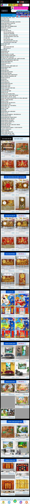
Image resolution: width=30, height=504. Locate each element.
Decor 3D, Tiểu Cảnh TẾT (7, 57)
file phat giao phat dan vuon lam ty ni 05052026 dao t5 (22, 405)
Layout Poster (5, 130)
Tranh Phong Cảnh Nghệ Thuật (9, 95)
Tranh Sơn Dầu (5, 70)
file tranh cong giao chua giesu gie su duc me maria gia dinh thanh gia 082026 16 (7, 154)
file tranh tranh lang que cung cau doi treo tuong (7, 455)
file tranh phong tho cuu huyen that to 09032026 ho (7, 493)
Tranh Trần (4, 68)
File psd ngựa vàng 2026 (10, 42)
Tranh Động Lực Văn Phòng (8, 105)
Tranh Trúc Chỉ (5, 107)
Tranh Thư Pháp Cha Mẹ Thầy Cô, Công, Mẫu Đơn (14, 98)
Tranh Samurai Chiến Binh (8, 55)
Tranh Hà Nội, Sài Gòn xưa (8, 102)
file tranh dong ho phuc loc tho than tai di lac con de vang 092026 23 (7, 286)
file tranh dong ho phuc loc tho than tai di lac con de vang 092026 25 (7, 269)
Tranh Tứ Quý (4, 101)
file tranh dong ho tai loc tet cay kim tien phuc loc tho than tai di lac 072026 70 (22, 231)
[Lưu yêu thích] (13, 141)
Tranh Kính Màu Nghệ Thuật (9, 117)
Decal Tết (3, 45)
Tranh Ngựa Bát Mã (6, 73)
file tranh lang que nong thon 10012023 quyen (22, 438)
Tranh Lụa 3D (4, 92)
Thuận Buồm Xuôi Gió (6, 83)
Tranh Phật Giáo (5, 86)
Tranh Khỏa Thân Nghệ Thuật (9, 74)
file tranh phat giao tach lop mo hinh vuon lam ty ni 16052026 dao (7, 393)
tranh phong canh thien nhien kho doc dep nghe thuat (22, 359)
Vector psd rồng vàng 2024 (11, 36)
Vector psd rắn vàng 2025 (11, 41)
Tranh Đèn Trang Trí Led (8, 118)
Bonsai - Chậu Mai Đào (7, 99)
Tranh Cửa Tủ (4, 112)
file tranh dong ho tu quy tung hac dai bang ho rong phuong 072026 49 (7, 210)
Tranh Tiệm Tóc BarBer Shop (9, 26)
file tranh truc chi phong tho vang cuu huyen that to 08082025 (22, 491)
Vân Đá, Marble (5, 89)
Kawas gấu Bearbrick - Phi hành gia (11, 114)
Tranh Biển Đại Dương (7, 71)
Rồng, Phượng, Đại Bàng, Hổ (8, 76)
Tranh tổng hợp (5, 44)
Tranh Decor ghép (6, 90)
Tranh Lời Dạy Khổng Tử (7, 121)
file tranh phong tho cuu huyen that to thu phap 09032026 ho (7, 472)
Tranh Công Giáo (5, 85)
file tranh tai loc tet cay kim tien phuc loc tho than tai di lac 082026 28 (7, 248)
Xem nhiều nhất (18, 138)
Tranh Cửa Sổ (4, 80)
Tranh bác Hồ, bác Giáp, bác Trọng (10, 124)
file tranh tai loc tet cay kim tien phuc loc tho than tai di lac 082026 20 (22, 171)
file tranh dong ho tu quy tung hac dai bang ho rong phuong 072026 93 (7, 193)
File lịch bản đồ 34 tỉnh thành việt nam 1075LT (22, 338)
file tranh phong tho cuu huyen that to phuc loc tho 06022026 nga (22, 476)
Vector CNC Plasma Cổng (8, 93)
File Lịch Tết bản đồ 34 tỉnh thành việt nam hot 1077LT (7, 338)
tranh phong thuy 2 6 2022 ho (22, 376)
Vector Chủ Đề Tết (6, 30)
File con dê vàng (8, 39)
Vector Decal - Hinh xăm (8, 134)
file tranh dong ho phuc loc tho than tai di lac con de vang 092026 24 (22, 269)
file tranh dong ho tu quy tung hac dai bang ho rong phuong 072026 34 (22, 210)
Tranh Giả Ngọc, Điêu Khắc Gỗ (9, 66)
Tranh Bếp (3, 110)
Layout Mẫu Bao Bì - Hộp (7, 133)
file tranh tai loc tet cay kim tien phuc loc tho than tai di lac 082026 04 (7, 171)
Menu (5, 10)
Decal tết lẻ (7, 48)
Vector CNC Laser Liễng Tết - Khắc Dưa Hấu (13, 58)
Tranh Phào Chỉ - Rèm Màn (8, 111)
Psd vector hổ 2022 (9, 32)
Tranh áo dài (4, 52)
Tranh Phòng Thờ (6, 104)
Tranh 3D (3, 64)
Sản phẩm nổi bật (7, 138)
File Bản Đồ (4, 49)
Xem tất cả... (21, 215)
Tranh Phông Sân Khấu (7, 120)
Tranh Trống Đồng (6, 123)
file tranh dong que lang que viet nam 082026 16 (22, 154)
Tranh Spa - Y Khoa (6, 27)
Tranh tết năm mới (9, 33)
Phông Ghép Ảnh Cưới (7, 132)
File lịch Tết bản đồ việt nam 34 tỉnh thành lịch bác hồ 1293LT (7, 314)
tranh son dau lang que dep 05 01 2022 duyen (22, 455)
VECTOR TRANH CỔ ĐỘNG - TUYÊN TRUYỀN (11, 127)
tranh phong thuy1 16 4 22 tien (7, 376)
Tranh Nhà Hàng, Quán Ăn (8, 23)
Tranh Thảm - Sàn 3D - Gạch (8, 96)
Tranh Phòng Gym (6, 115)
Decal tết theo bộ (9, 46)
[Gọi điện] (15, 501)
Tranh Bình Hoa (5, 82)
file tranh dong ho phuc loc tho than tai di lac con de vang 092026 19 (22, 286)
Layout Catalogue (6, 129)
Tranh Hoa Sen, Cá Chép (7, 54)
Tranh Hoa (4, 79)
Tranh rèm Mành (5, 126)
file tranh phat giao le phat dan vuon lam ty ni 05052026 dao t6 (22, 393)
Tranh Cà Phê (4, 108)
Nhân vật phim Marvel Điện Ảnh (9, 60)
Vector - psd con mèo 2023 (11, 35)
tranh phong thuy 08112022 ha (7, 359)
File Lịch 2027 (4, 29)
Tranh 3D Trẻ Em (5, 77)
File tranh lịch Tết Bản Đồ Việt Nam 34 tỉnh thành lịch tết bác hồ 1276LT (22, 314)
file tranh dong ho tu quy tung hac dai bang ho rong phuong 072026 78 (22, 193)
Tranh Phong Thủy (6, 67)
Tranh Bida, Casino (6, 24)
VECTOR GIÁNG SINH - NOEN (8, 17)
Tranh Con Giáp (5, 20)
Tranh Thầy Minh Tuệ (6, 61)
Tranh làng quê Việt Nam (8, 88)
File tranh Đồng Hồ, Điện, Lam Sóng (11, 21)
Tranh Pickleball (6, 63)
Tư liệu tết (7, 38)
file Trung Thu (5, 19)
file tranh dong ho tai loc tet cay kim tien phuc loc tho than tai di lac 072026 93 (7, 231)
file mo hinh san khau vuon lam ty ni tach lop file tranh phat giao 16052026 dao (7, 416)
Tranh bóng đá (5, 51)
